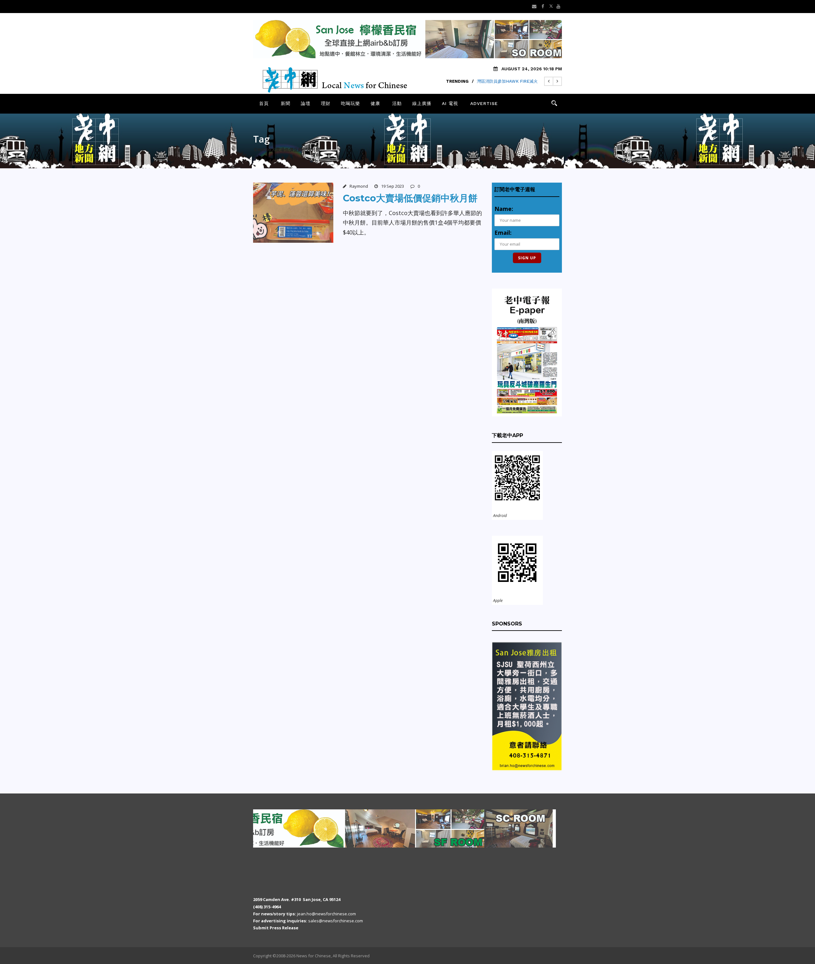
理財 (325, 103)
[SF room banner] (307, 828)
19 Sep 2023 (392, 186)
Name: (503, 209)
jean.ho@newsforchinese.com (326, 914)
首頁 (264, 103)
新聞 (285, 103)
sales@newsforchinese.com (335, 921)
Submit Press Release (275, 928)
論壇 (305, 103)
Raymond (359, 186)
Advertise (484, 103)
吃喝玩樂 (350, 103)
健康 (375, 103)
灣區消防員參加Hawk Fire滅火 (507, 81)
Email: (503, 232)
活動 (397, 103)
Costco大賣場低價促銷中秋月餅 (410, 198)
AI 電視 (450, 103)
